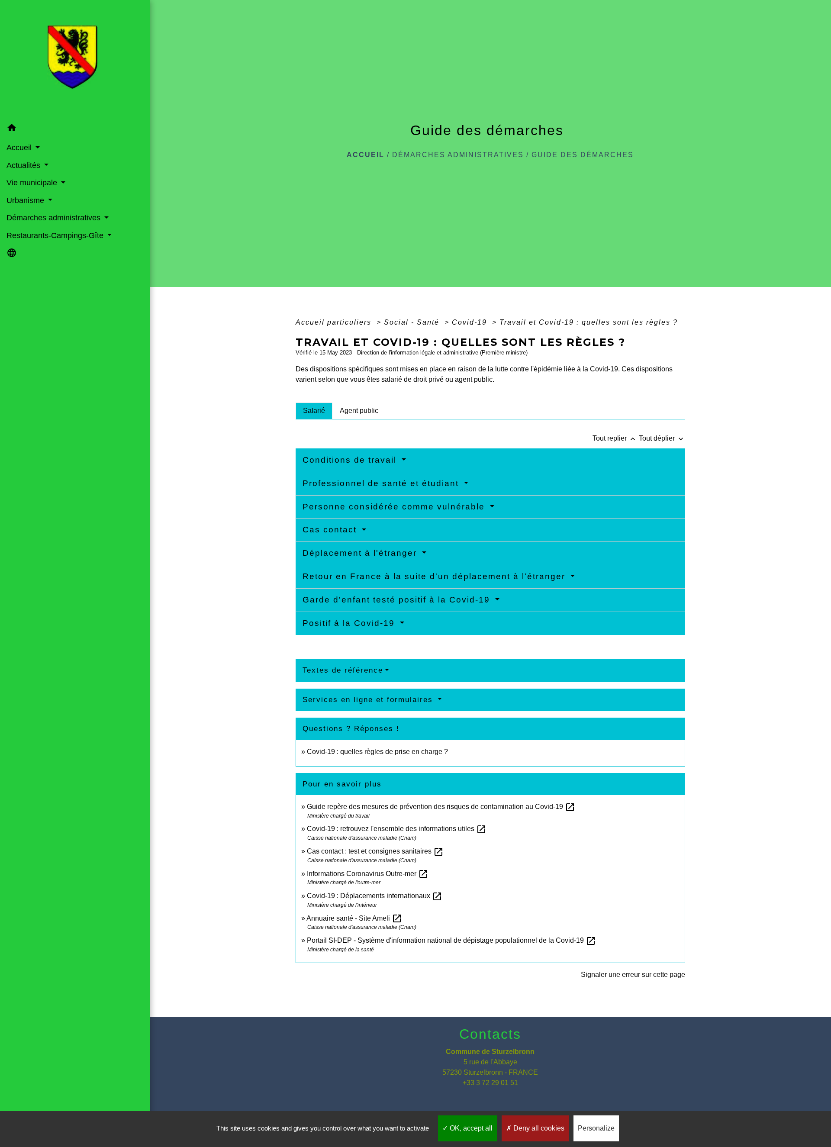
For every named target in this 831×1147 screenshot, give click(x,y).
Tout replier (615, 438)
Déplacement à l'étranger (361, 552)
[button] (74, 129)
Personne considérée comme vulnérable (395, 506)
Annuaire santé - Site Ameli (354, 918)
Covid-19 (471, 322)
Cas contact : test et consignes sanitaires (375, 851)
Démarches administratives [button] (54, 217)
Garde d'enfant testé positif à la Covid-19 (398, 599)
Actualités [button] (24, 165)
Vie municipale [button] (32, 182)
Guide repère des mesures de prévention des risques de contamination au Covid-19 (441, 806)
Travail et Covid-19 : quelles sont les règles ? (588, 322)
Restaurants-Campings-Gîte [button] (56, 235)
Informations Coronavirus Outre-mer (367, 873)
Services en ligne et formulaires (369, 700)
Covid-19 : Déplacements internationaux (374, 895)
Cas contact (331, 529)
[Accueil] (75, 60)
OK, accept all (470, 1128)
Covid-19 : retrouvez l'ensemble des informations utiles (396, 828)
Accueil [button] (20, 147)
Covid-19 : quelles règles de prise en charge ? (377, 751)
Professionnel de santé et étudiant (382, 483)
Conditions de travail (351, 459)
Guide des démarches (582, 154)
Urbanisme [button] (26, 200)
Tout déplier (662, 438)
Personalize (596, 1128)
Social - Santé (413, 322)
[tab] (314, 411)
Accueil (365, 154)
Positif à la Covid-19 (350, 623)
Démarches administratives (458, 154)
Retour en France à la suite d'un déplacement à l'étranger (435, 576)
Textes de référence (343, 670)
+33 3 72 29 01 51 (490, 1082)
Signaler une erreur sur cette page (633, 974)
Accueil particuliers (335, 322)
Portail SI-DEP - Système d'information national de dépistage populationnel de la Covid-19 (451, 940)
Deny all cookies (538, 1128)
